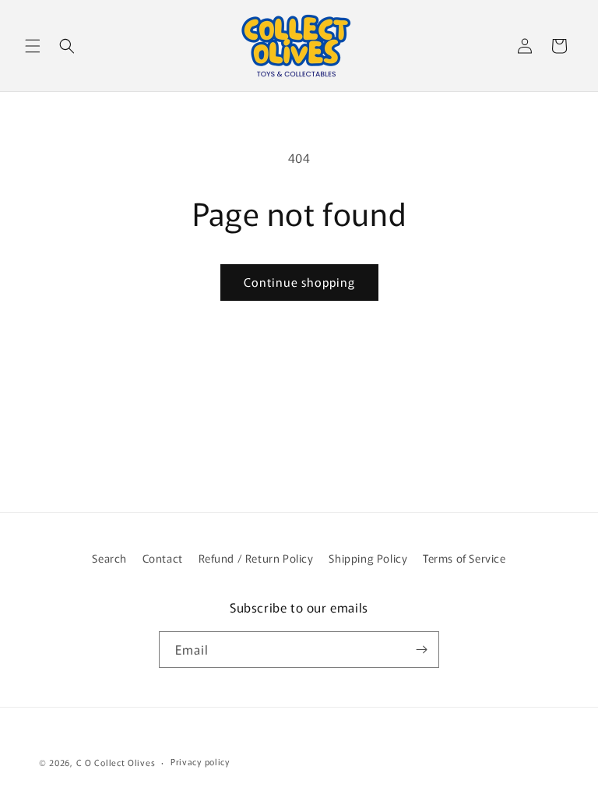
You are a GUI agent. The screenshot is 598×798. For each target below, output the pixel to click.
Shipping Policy (368, 558)
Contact (162, 558)
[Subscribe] (421, 649)
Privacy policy (200, 761)
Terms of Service (464, 558)
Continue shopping (299, 282)
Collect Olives (124, 762)
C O (85, 762)
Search (109, 558)
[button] (33, 46)
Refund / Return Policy (256, 558)
